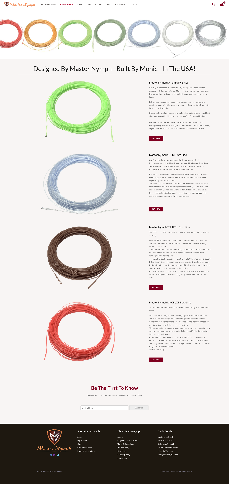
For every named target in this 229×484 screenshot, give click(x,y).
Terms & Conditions (125, 444)
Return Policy (123, 458)
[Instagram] (54, 455)
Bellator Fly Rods (48, 4)
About (89, 4)
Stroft (80, 4)
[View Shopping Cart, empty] (222, 5)
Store (108, 4)
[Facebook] (51, 455)
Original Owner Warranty (127, 440)
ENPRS (134, 4)
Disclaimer (121, 451)
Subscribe (139, 408)
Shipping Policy (123, 454)
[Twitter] (58, 455)
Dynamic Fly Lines (67, 4)
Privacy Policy (123, 447)
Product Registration (86, 451)
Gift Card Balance (84, 447)
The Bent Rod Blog (121, 4)
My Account (82, 440)
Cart (79, 444)
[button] (214, 4)
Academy (99, 4)
